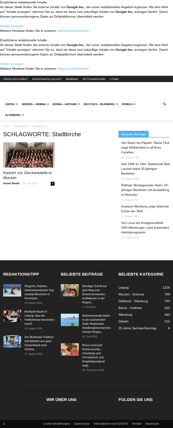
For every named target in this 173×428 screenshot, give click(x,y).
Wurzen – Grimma (34, 104)
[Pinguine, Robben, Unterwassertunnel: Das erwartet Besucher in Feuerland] (12, 290)
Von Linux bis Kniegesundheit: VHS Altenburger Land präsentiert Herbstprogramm (145, 227)
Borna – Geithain (65, 104)
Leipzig (10, 104)
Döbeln (127, 104)
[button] (164, 104)
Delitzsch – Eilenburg (99, 104)
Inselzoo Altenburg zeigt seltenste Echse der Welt (145, 209)
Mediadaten (72, 79)
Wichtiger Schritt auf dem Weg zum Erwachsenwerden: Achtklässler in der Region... (94, 294)
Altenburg (13, 115)
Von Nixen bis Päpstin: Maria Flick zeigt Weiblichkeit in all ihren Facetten (145, 147)
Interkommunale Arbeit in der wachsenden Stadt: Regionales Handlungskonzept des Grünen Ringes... (96, 324)
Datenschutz (81, 423)
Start (6, 126)
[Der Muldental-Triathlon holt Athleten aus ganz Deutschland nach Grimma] (12, 341)
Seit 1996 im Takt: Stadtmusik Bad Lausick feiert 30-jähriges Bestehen (145, 168)
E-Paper (114, 79)
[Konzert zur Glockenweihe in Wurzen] (29, 155)
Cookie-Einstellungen (56, 423)
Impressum (152, 423)
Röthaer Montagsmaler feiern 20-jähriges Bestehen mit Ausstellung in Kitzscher (145, 189)
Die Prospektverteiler (94, 79)
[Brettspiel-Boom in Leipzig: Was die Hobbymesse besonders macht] (12, 316)
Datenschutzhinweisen (73, 30)
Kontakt (136, 423)
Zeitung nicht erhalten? (15, 79)
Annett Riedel (11, 183)
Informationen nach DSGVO (111, 423)
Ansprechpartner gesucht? (46, 79)
